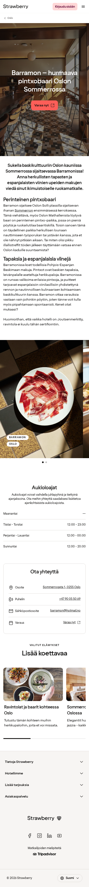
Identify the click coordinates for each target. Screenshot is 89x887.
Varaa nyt (69, 622)
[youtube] (59, 835)
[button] (43, 462)
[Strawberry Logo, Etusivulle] (15, 7)
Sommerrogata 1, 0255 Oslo (62, 587)
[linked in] (49, 835)
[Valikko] (83, 6)
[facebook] (29, 835)
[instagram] (39, 835)
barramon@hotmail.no (65, 611)
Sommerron (24, 210)
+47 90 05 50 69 (70, 599)
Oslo (8, 18)
